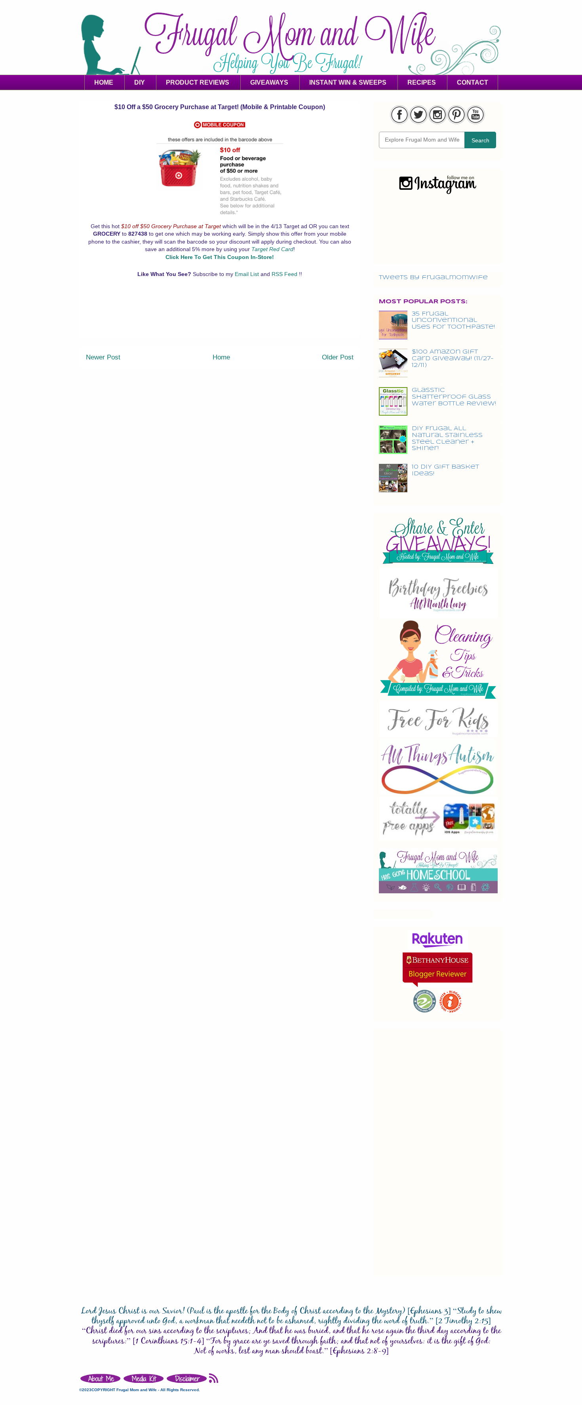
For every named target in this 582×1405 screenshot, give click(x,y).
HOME (103, 82)
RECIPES (421, 82)
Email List (248, 274)
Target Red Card (272, 249)
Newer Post (103, 357)
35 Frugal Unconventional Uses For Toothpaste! (453, 320)
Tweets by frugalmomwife (433, 277)
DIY (139, 82)
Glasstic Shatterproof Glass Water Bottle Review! (454, 397)
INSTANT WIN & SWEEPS (347, 82)
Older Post (338, 357)
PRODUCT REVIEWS (197, 82)
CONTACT (472, 82)
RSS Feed (285, 274)
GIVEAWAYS (269, 82)
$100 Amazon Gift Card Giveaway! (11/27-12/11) (453, 358)
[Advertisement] (219, 320)
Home (221, 357)
